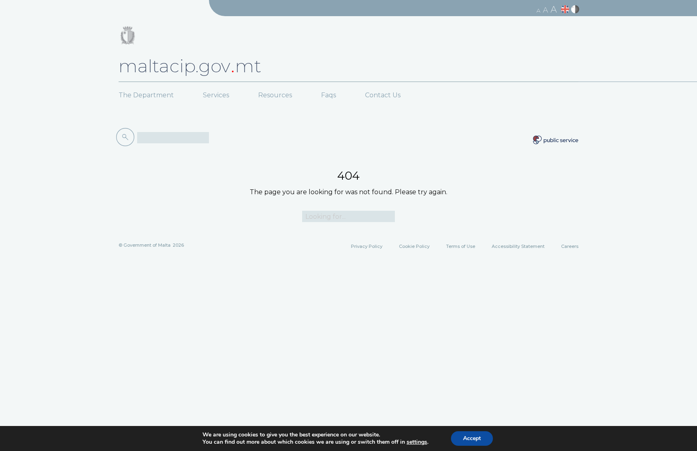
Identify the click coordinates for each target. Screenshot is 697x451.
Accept (472, 438)
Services (216, 95)
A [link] (538, 10)
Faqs (328, 95)
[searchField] (173, 137)
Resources (275, 95)
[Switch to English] (566, 9)
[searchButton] (126, 137)
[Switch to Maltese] (576, 9)
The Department (146, 95)
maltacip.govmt (190, 66)
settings (417, 442)
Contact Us (383, 95)
